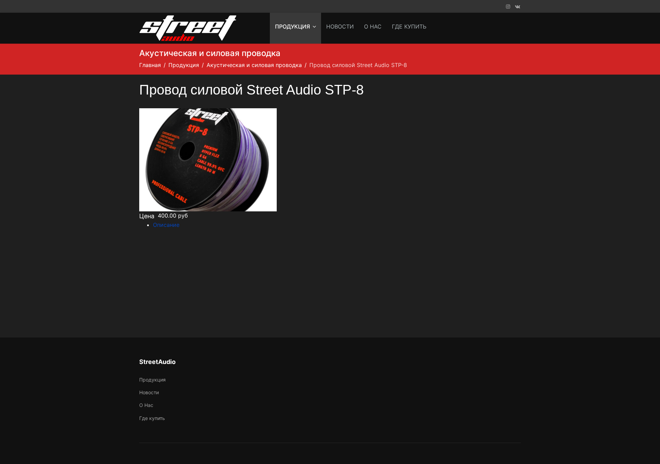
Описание (166, 224)
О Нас (373, 26)
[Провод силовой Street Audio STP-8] (234, 159)
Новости (340, 26)
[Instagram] (508, 6)
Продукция (292, 26)
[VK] (517, 6)
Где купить (409, 26)
